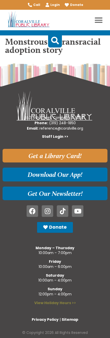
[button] (98, 20)
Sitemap (70, 319)
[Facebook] (32, 211)
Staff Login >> (55, 136)
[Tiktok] (62, 211)
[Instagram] (47, 211)
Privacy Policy (45, 319)
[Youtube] (77, 211)
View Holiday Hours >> (55, 302)
